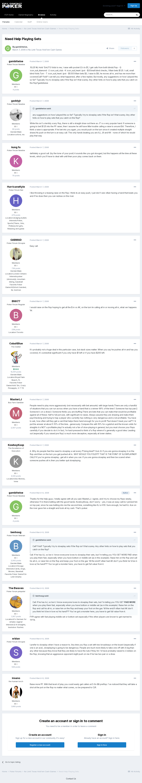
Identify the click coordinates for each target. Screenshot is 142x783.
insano (16, 678)
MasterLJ (16, 399)
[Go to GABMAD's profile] (16, 254)
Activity (53, 15)
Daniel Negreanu (26, 15)
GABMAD (16, 239)
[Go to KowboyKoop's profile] (16, 461)
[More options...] (135, 61)
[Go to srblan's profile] (16, 652)
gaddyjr (16, 100)
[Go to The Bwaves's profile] (16, 602)
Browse (41, 15)
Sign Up (133, 5)
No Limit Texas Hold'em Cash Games (45, 50)
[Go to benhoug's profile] (16, 546)
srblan (16, 638)
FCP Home (9, 15)
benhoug (16, 532)
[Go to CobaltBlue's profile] (16, 357)
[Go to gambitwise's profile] (8, 48)
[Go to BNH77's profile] (16, 315)
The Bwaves (16, 588)
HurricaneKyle (16, 186)
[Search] (137, 15)
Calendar (19, 22)
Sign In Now (102, 745)
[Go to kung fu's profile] (16, 161)
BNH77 (16, 301)
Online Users (42, 22)
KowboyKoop (16, 445)
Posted (39, 61)
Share (111, 48)
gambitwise (21, 47)
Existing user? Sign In (113, 6)
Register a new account (40, 745)
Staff (30, 22)
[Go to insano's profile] (16, 692)
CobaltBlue (16, 343)
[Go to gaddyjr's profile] (16, 114)
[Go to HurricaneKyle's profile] (16, 200)
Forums (6, 22)
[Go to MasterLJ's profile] (16, 413)
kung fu (16, 147)
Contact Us (71, 778)
